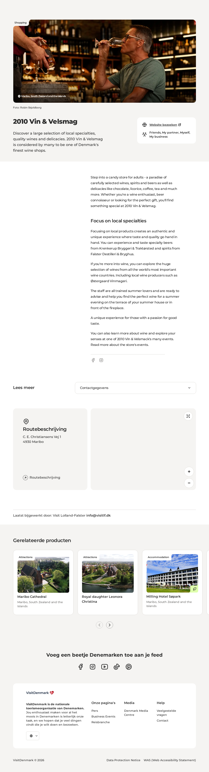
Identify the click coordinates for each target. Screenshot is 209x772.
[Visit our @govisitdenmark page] (116, 666)
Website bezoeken (163, 125)
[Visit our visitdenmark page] (104, 666)
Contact (162, 720)
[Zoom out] (189, 483)
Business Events (103, 716)
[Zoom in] (189, 472)
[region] (143, 449)
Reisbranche (100, 722)
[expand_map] (188, 416)
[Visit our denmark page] (80, 666)
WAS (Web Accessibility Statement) (170, 760)
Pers (94, 711)
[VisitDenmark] (40, 693)
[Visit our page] (92, 666)
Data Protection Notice (123, 760)
